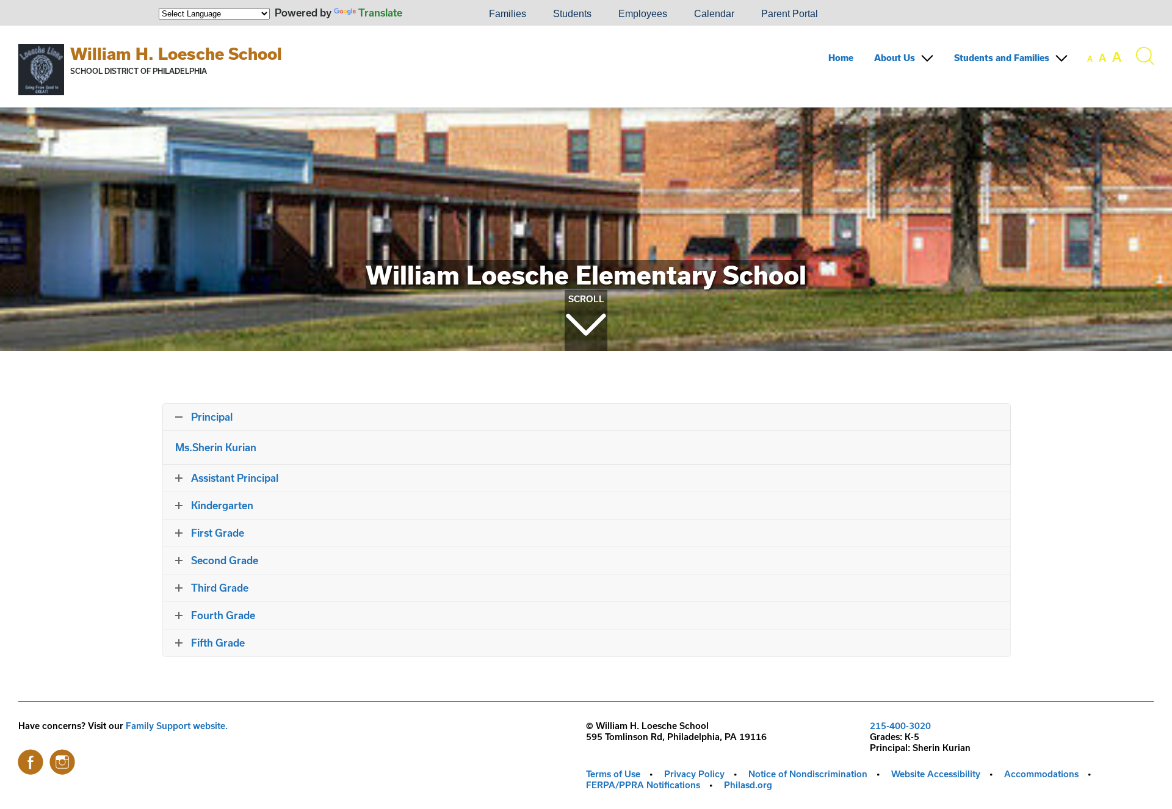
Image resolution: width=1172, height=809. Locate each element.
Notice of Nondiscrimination (807, 774)
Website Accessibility (935, 774)
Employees (642, 14)
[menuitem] (434, 14)
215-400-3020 (900, 725)
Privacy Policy (694, 774)
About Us (894, 58)
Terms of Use (613, 774)
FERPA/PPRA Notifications (643, 785)
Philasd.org (748, 785)
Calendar (714, 14)
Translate (380, 12)
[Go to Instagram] (62, 759)
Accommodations (1041, 774)
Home (840, 58)
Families (507, 14)
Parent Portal (789, 14)
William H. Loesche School (176, 53)
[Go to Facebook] (30, 759)
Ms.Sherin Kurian (217, 447)
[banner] (586, 66)
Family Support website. (177, 725)
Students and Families (1001, 58)
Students (572, 14)
